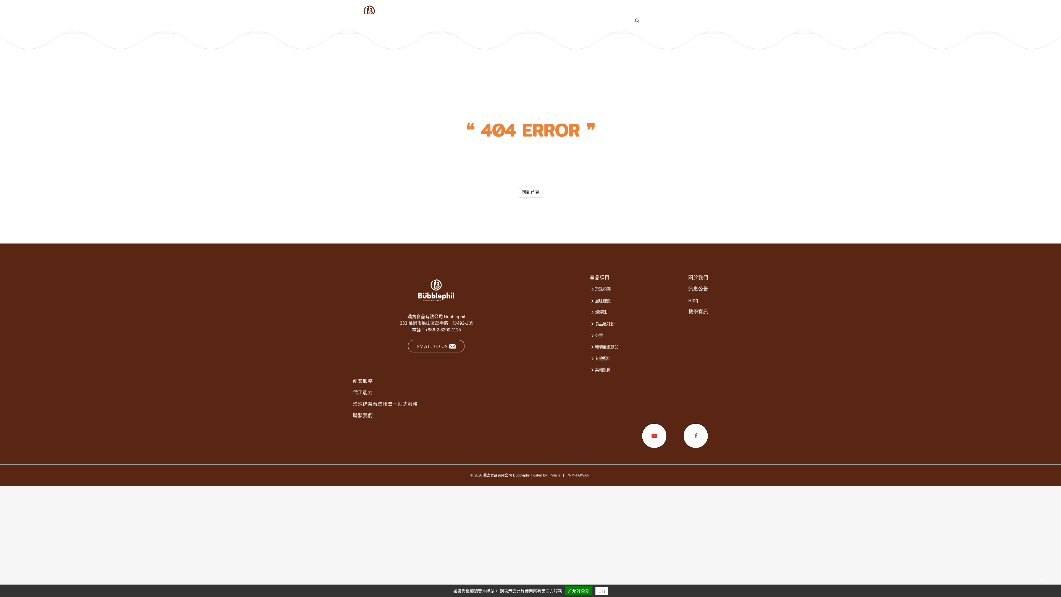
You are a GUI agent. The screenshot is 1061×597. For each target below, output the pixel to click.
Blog (693, 300)
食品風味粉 (604, 324)
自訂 (601, 591)
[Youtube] (654, 435)
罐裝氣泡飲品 (606, 347)
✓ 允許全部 (579, 591)
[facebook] (695, 435)
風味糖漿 (603, 301)
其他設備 (603, 370)
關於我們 (698, 277)
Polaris (555, 475)
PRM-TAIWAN (577, 475)
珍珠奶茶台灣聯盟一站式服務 (385, 404)
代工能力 (363, 392)
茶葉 (599, 335)
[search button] (637, 21)
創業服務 (363, 381)
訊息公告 (698, 289)
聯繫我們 (363, 415)
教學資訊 (698, 312)
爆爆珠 (601, 312)
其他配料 (603, 358)
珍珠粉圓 (603, 289)
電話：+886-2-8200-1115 (436, 330)
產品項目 (600, 277)
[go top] (1043, 580)
